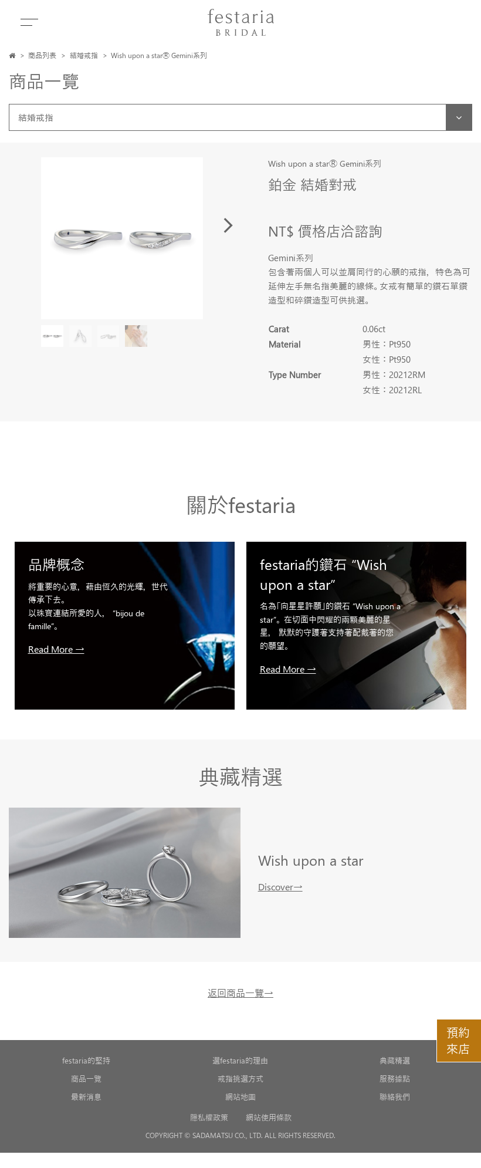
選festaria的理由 (240, 1060)
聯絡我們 (395, 1097)
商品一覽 (86, 1078)
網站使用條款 (269, 1117)
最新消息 (86, 1097)
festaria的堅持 (86, 1060)
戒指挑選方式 (240, 1078)
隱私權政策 (209, 1117)
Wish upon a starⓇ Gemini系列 (159, 55)
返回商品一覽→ (240, 993)
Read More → (56, 649)
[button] (228, 225)
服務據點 (395, 1078)
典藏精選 (395, 1060)
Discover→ (280, 886)
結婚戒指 (84, 55)
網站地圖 (240, 1097)
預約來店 (458, 1040)
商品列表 (42, 55)
